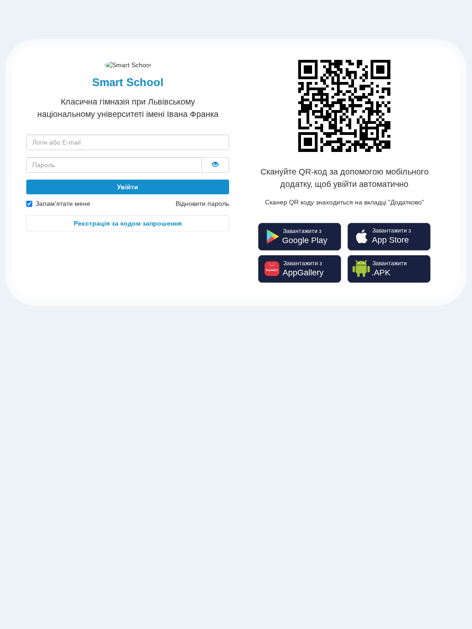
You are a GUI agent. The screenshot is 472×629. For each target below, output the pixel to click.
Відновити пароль (202, 203)
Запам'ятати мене (62, 203)
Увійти (127, 187)
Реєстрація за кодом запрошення (128, 223)
